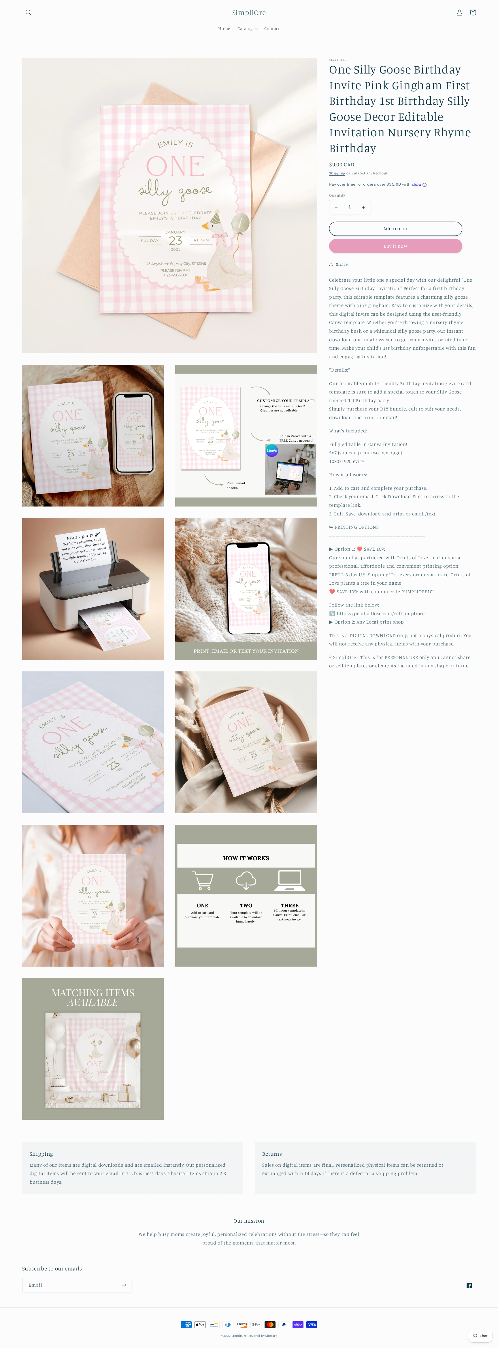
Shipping (337, 173)
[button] (28, 12)
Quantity (337, 195)
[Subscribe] (124, 1285)
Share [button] (342, 264)
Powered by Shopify (262, 1335)
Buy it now (396, 246)
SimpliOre (239, 1335)
